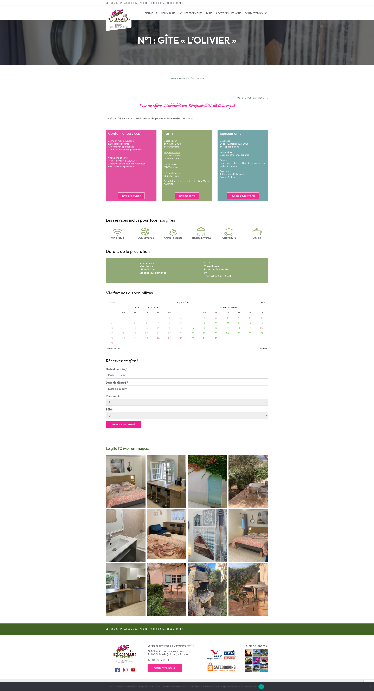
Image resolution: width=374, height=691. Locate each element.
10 (227, 322)
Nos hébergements (190, 13)
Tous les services (131, 195)
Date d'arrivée (116, 369)
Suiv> (262, 302)
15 (204, 327)
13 (262, 322)
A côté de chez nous (228, 13)
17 (227, 327)
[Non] (370, 686)
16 (216, 327)
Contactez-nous (164, 668)
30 (215, 338)
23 (216, 333)
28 (193, 338)
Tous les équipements (242, 195)
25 (238, 333)
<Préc (112, 302)
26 (249, 333)
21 (193, 333)
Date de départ (117, 382)
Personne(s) (113, 396)
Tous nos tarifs (187, 195)
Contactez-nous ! (256, 13)
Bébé (109, 409)
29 (204, 338)
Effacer (263, 348)
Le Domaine (168, 13)
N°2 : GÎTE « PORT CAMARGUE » (251, 98)
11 (239, 322)
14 (193, 327)
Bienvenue (151, 13)
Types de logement (177, 78)
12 (250, 322)
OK (261, 686)
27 (261, 333)
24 (227, 333)
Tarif (209, 13)
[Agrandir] (118, 232)
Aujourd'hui (183, 302)
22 (204, 333)
